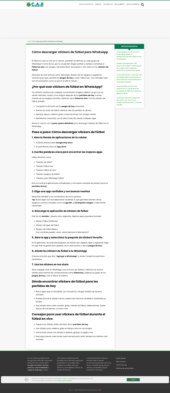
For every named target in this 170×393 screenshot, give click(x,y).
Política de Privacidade (65, 380)
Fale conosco (121, 362)
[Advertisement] (85, 23)
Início (29, 41)
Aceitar (133, 379)
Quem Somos (121, 358)
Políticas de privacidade (125, 368)
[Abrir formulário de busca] (142, 4)
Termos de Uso (121, 365)
